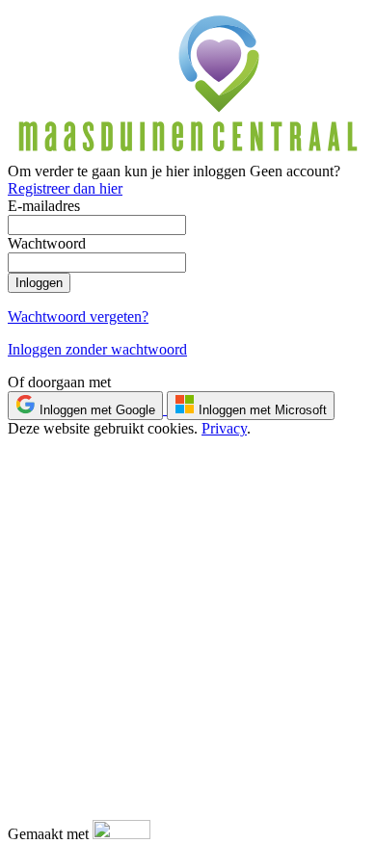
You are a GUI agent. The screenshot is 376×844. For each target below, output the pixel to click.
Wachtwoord (47, 243)
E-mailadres (44, 206)
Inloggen (39, 283)
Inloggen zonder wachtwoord (97, 349)
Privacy (224, 428)
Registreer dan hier (65, 188)
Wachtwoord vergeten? (78, 316)
